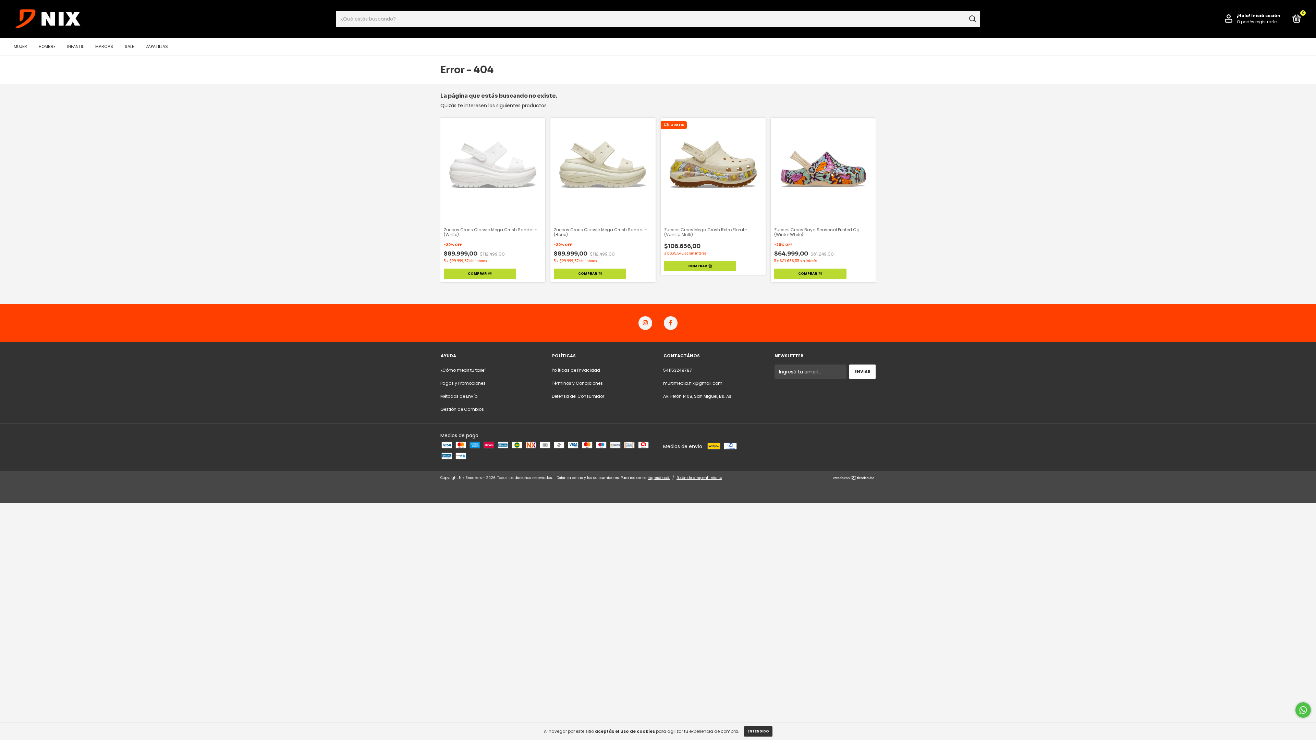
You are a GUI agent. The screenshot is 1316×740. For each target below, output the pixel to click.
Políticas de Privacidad (576, 370)
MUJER (20, 46)
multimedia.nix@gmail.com (692, 383)
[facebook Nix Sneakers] (671, 323)
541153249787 (677, 370)
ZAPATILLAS (157, 46)
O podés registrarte (1257, 22)
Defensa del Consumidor (578, 396)
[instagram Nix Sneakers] (645, 323)
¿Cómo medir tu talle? (463, 370)
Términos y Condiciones (577, 383)
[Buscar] (972, 19)
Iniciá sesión (1265, 15)
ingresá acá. (659, 477)
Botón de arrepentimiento (699, 477)
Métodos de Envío (458, 396)
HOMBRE (47, 46)
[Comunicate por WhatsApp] (1303, 710)
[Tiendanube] (854, 478)
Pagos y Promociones (463, 383)
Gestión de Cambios (462, 409)
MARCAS (104, 46)
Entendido (758, 731)
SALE (129, 46)
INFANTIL (75, 46)
